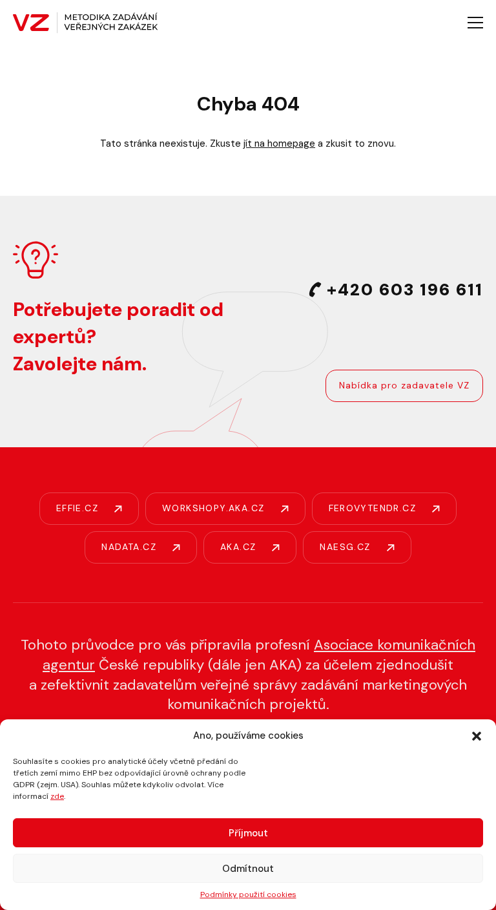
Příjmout (248, 833)
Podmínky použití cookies (248, 894)
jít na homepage (279, 143)
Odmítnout (248, 868)
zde (57, 796)
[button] (476, 736)
